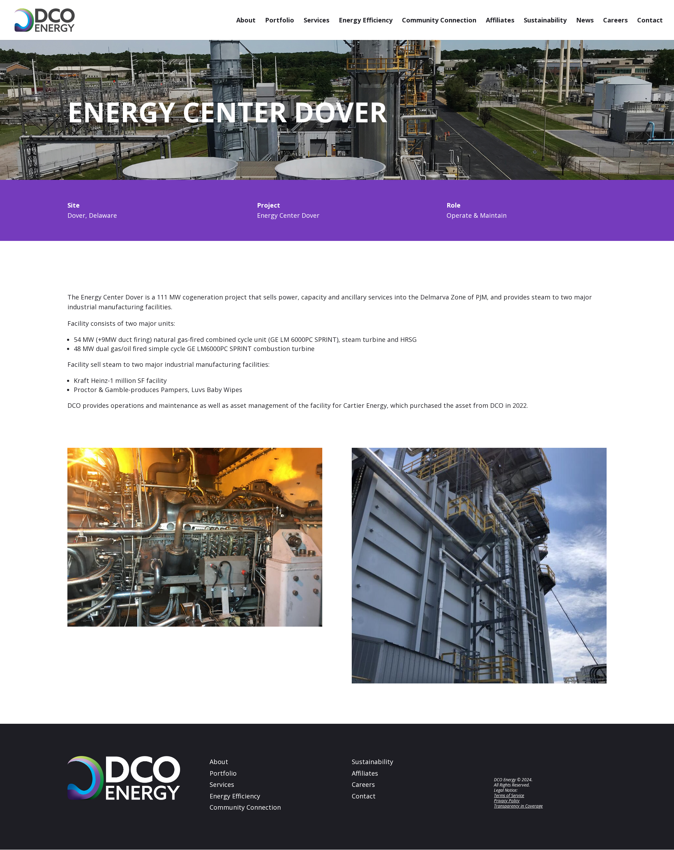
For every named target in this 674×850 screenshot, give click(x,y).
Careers (615, 21)
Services (316, 21)
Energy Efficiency (365, 21)
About (246, 21)
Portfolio (279, 21)
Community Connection (439, 21)
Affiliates (500, 21)
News (585, 21)
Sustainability (545, 21)
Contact (650, 21)
